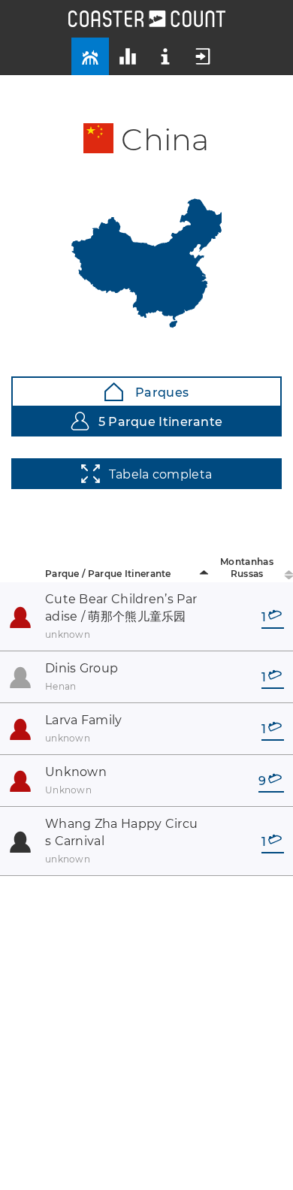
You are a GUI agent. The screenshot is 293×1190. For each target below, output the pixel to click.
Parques (160, 392)
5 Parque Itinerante (160, 422)
